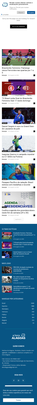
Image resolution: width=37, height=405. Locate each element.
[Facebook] (14, 380)
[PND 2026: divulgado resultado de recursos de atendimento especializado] (7, 269)
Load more (18, 219)
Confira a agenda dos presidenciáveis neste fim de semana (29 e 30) (18, 211)
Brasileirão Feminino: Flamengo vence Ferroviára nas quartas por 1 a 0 (18, 70)
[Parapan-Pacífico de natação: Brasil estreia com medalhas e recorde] (18, 172)
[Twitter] (23, 380)
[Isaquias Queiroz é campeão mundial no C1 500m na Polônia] (18, 144)
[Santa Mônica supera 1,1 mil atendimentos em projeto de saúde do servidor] (7, 289)
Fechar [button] (18, 400)
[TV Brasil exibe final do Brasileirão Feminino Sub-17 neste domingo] (18, 87)
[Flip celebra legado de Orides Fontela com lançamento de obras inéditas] (7, 279)
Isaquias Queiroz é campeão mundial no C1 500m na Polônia (18, 155)
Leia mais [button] (6, 395)
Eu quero (31, 12)
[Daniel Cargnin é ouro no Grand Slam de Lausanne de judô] (18, 115)
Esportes (4, 64)
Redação (4, 75)
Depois (21, 12)
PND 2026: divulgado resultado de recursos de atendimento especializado (23, 269)
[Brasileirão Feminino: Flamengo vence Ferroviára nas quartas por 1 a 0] (18, 57)
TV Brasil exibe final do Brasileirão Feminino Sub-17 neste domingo (17, 99)
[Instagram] (18, 380)
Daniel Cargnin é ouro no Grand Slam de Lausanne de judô (18, 127)
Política (4, 207)
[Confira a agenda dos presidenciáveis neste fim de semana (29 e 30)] (18, 200)
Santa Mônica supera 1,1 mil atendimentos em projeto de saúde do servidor (23, 288)
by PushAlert (6, 14)
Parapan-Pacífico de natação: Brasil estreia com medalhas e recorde (17, 183)
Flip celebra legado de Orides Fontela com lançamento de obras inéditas (23, 278)
